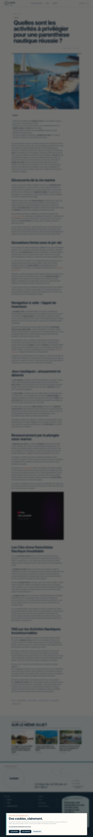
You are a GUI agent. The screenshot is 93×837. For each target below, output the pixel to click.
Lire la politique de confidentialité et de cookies (20, 826)
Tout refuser (14, 831)
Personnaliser (37, 831)
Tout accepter (26, 831)
